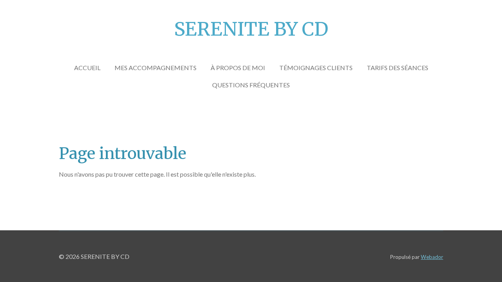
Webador (432, 257)
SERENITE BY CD (251, 29)
